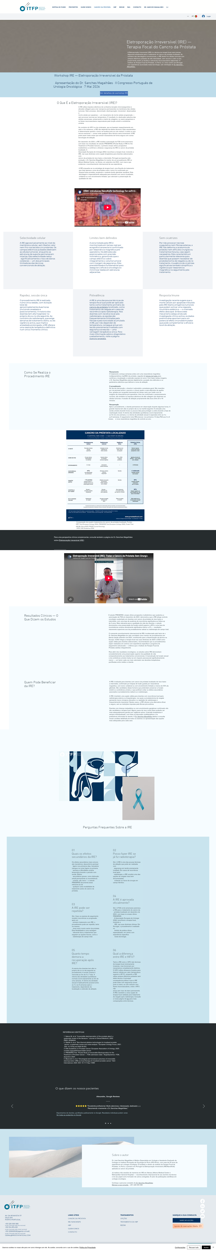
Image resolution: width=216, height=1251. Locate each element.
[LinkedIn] (202, 1206)
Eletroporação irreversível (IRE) (71, 540)
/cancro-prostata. (98, 338)
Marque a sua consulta (120, 1185)
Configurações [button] (180, 1247)
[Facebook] (202, 1201)
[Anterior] (12, 1106)
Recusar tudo (194, 1247)
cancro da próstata (99, 307)
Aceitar (206, 1247)
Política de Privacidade (87, 1247)
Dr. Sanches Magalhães (143, 716)
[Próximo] (204, 1106)
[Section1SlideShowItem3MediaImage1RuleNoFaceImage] (110, 1123)
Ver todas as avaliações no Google (68, 1115)
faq (128, 999)
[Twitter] (202, 1211)
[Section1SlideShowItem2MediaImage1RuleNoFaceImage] (108, 1123)
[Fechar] (213, 1247)
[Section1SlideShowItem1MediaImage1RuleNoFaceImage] (105, 1123)
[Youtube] (202, 1216)
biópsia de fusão (152, 376)
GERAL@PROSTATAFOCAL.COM (17, 1235)
